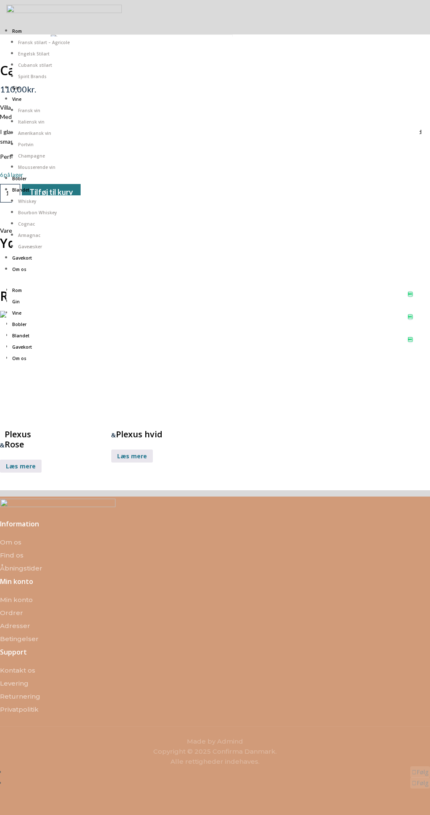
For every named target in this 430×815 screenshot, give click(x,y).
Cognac (26, 224)
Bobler (19, 178)
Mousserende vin (36, 167)
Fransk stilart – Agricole (44, 42)
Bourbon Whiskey (37, 213)
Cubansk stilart (35, 65)
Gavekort (22, 258)
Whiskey (27, 201)
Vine (16, 99)
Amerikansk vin (34, 133)
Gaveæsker (30, 247)
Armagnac (29, 235)
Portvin (26, 144)
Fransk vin (29, 110)
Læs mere (21, 466)
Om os (19, 269)
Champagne (31, 156)
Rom (17, 31)
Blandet (20, 190)
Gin (16, 88)
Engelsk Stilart (34, 54)
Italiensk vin (31, 122)
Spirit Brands (32, 76)
